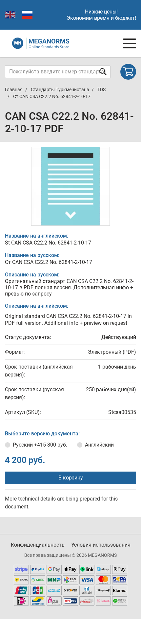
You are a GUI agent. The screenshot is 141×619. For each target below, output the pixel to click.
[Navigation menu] (129, 43)
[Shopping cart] (128, 72)
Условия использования (101, 545)
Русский (40, 445)
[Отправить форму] (103, 71)
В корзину (70, 478)
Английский (99, 445)
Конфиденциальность (38, 545)
